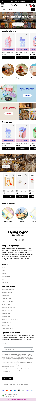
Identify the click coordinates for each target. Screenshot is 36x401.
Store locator (6, 295)
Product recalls (6, 322)
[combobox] (18, 349)
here (25, 399)
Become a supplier (7, 328)
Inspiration (5, 282)
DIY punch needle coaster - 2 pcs (8, 191)
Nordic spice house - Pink (22, 143)
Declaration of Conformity (10, 319)
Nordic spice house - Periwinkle (22, 52)
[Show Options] (31, 349)
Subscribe (7, 378)
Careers (4, 273)
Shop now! (27, 95)
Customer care (6, 298)
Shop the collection (18, 24)
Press (3, 279)
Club (3, 270)
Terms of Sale (6, 304)
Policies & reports (7, 310)
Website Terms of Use (8, 307)
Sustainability (6, 276)
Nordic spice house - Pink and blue (7, 52)
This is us (4, 267)
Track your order (7, 292)
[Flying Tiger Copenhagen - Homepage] (14, 5)
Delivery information (8, 289)
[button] (2, 5)
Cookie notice (6, 316)
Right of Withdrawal (8, 301)
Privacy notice (6, 313)
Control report (6, 325)
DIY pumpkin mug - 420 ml (21, 191)
